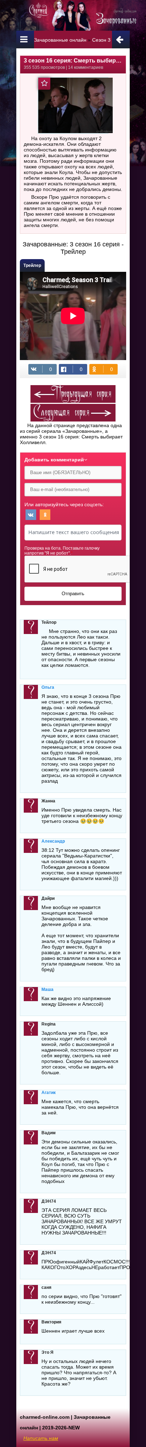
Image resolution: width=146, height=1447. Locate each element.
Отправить (73, 593)
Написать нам (40, 1438)
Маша (47, 989)
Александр (53, 841)
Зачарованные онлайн (60, 40)
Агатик (48, 1092)
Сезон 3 (101, 40)
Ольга (47, 687)
